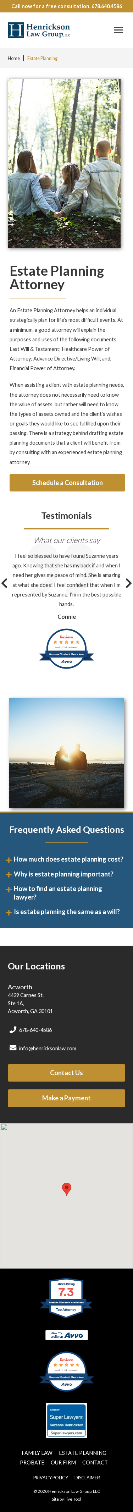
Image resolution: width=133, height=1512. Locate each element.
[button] (117, 30)
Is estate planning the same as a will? (67, 912)
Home (14, 58)
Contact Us (66, 1073)
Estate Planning (42, 58)
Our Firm (64, 1462)
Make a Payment (66, 1098)
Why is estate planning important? (63, 874)
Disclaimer (87, 1477)
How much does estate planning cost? (68, 859)
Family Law (38, 1453)
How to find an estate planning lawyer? (58, 893)
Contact (95, 1462)
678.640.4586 (107, 6)
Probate (32, 1462)
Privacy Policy (50, 1477)
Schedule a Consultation (67, 482)
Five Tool (73, 1499)
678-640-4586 (35, 1030)
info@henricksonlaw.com (47, 1048)
